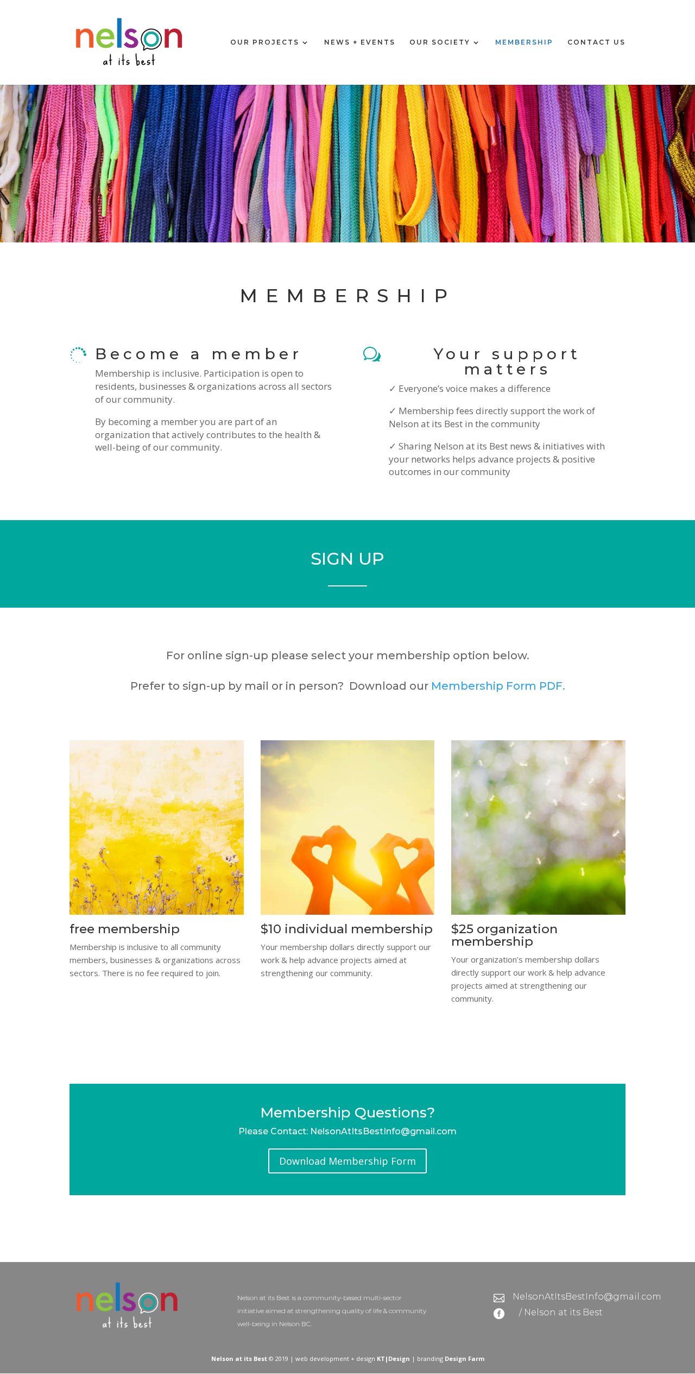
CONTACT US (596, 42)
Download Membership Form (347, 1160)
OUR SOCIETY (439, 42)
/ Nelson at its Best (561, 1312)
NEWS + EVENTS (359, 42)
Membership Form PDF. (498, 685)
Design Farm (464, 1358)
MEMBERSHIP (524, 42)
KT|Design (393, 1358)
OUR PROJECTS (264, 42)
